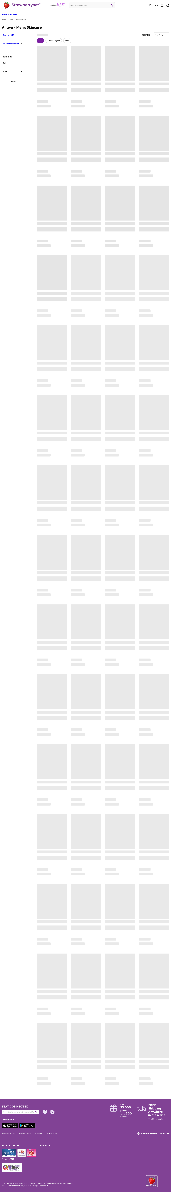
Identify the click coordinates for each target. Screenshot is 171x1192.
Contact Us (51, 1133)
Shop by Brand (9, 14)
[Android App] (28, 1127)
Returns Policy (26, 1133)
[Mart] (57, 6)
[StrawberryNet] (21, 5)
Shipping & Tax (8, 1133)
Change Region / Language (155, 1133)
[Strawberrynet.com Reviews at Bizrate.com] (9, 1157)
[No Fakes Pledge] (31, 1155)
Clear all (13, 81)
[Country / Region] (151, 5)
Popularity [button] (159, 35)
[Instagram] (52, 1112)
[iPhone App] (10, 1127)
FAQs (39, 1133)
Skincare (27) (9, 35)
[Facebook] (45, 1112)
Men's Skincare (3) (11, 43)
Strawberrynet (54, 41)
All (40, 41)
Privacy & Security (9, 1183)
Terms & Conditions (26, 1183)
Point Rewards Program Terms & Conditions (55, 1183)
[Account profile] (162, 5)
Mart (67, 41)
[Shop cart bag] (167, 5)
